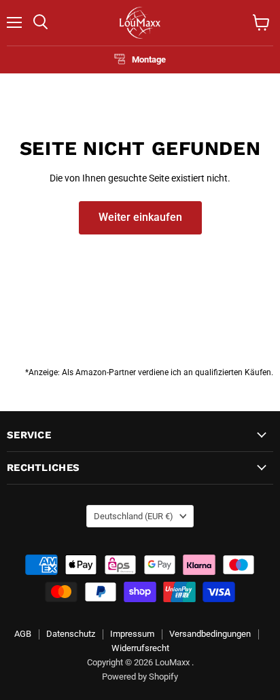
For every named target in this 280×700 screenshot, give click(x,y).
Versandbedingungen (210, 634)
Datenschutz (70, 634)
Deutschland (133, 516)
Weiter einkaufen (140, 217)
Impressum (132, 634)
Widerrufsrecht (140, 648)
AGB (22, 634)
